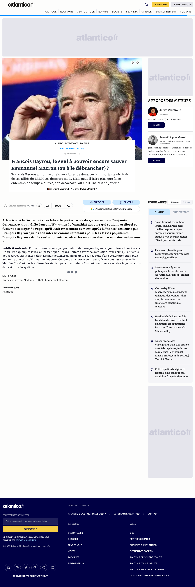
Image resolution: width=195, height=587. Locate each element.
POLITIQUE (50, 11)
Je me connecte (182, 4)
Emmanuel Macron (56, 280)
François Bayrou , (13, 280)
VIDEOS (71, 551)
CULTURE (185, 11)
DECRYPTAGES (75, 533)
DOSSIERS (73, 539)
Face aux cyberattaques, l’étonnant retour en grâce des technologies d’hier (172, 254)
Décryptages (71, 143)
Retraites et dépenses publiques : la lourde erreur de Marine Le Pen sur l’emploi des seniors (172, 273)
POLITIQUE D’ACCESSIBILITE (143, 563)
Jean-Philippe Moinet (85, 189)
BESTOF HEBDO (76, 563)
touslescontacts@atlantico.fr (30, 576)
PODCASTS (73, 557)
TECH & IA (132, 11)
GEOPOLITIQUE (86, 11)
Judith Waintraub (61, 189)
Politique (84, 143)
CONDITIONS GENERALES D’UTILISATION (149, 575)
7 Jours (186, 202)
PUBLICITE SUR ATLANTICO (143, 545)
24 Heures (174, 202)
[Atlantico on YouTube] (52, 567)
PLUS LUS (159, 212)
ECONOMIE (66, 11)
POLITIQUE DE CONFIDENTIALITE (146, 557)
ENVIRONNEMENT (166, 11)
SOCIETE (117, 11)
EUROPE (103, 11)
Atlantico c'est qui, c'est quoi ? (87, 514)
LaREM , (39, 280)
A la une (59, 143)
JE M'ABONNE (161, 4)
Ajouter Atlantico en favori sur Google (114, 209)
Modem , (29, 280)
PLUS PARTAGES (181, 212)
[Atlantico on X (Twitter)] (17, 567)
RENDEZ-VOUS (75, 545)
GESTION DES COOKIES (141, 551)
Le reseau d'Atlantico (127, 514)
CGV (132, 533)
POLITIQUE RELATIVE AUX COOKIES (147, 569)
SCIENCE (146, 11)
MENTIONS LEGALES (140, 539)
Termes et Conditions (26, 540)
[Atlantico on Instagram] (43, 567)
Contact (153, 514)
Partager (99, 202)
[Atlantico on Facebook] (26, 567)
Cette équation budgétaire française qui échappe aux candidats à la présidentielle (171, 373)
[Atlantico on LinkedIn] (34, 567)
